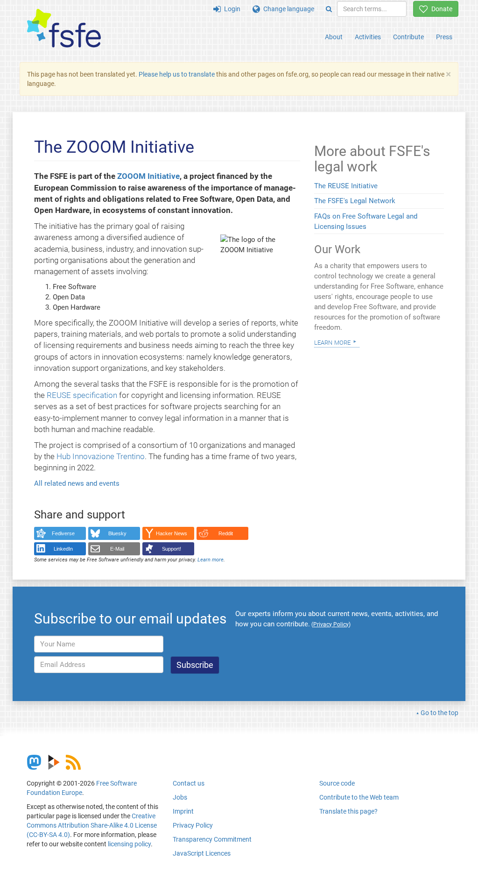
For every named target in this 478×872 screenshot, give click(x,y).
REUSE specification (82, 395)
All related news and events (77, 483)
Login (230, 9)
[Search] (328, 8)
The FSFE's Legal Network (354, 201)
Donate (440, 9)
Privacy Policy (193, 825)
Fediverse (63, 533)
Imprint (183, 811)
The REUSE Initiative (346, 186)
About (334, 37)
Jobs (180, 797)
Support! (171, 549)
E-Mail (117, 549)
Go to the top (439, 712)
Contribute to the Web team (359, 797)
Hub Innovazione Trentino (100, 456)
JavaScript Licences (202, 853)
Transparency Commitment (212, 839)
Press (444, 37)
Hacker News (171, 533)
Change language (287, 9)
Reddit (225, 533)
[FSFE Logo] (64, 29)
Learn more (210, 560)
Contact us (188, 783)
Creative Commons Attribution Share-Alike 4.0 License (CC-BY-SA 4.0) (92, 825)
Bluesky (117, 533)
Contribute (408, 37)
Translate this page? (348, 811)
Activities (368, 37)
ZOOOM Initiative (148, 176)
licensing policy (129, 844)
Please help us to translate (177, 74)
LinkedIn (63, 549)
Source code (337, 783)
